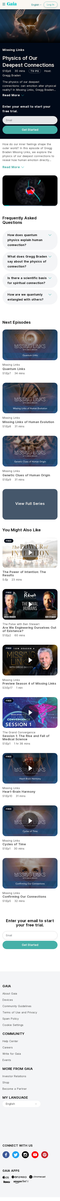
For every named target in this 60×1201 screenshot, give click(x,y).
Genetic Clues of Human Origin (26, 475)
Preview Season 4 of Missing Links (29, 683)
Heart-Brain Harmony (18, 791)
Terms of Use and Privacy (19, 1012)
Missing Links (13, 50)
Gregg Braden (11, 75)
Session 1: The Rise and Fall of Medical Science (25, 737)
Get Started (30, 129)
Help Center (10, 1041)
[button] (30, 240)
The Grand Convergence (18, 732)
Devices (7, 999)
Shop (5, 1082)
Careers (7, 1047)
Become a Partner (14, 1088)
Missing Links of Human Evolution (28, 422)
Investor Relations (14, 1076)
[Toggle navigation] (3, 4)
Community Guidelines (17, 1006)
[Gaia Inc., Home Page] (12, 4)
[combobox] (21, 1104)
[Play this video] (30, 552)
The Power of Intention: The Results (24, 573)
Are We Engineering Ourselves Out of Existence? (29, 629)
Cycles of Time (14, 844)
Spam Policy (10, 1018)
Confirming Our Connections (24, 896)
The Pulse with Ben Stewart (21, 624)
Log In (50, 4)
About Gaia (9, 993)
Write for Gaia (11, 1053)
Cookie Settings (13, 1025)
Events (6, 1060)
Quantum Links (13, 369)
